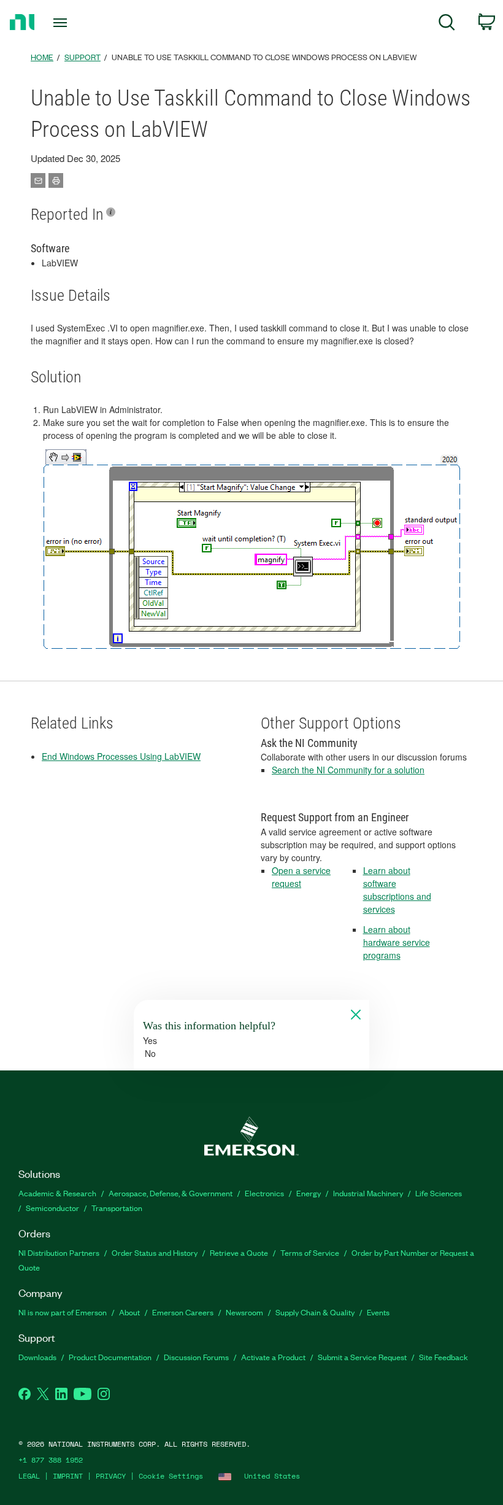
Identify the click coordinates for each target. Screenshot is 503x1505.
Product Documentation (110, 1357)
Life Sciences (438, 1193)
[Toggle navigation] (75, 23)
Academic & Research (57, 1193)
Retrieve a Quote (239, 1252)
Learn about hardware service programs (396, 942)
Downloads (37, 1357)
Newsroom (244, 1312)
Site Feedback (443, 1357)
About (129, 1312)
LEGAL (29, 1476)
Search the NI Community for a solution (348, 770)
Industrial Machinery (368, 1193)
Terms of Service (309, 1252)
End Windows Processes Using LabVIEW (121, 756)
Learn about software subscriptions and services (397, 889)
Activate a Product (273, 1357)
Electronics (264, 1193)
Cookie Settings (171, 1476)
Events (378, 1312)
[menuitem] (447, 24)
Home (42, 57)
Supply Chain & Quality (315, 1312)
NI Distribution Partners (58, 1252)
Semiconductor (52, 1207)
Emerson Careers (182, 1312)
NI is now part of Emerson (62, 1312)
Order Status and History (155, 1252)
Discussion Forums (196, 1357)
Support (82, 57)
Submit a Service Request (362, 1357)
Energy (308, 1193)
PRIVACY (111, 1476)
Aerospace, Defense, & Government (170, 1193)
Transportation (116, 1207)
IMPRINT (68, 1476)
